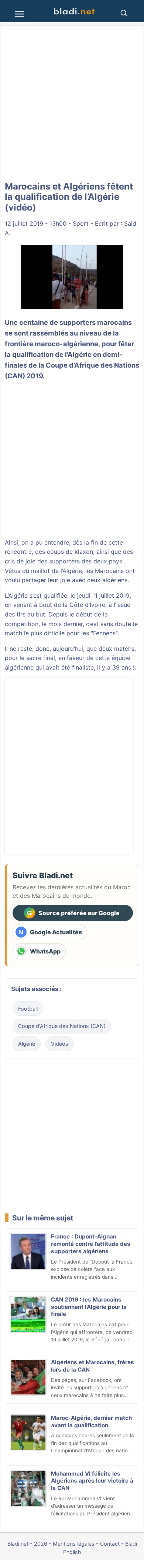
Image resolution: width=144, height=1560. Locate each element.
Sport (81, 223)
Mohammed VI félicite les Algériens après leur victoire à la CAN (92, 1481)
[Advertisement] (72, 103)
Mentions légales (74, 1543)
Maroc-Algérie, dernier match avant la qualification (91, 1421)
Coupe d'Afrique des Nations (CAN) (62, 1026)
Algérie (26, 1043)
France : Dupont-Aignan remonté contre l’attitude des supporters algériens (90, 1244)
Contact (110, 1543)
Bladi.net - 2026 (27, 1543)
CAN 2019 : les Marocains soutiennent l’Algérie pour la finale (89, 1307)
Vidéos (59, 1043)
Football (28, 1008)
